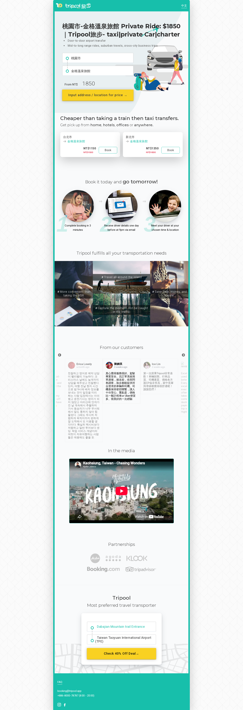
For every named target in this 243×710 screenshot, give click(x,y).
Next (183, 355)
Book (108, 150)
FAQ (59, 682)
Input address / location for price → (97, 95)
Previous (59, 355)
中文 (184, 5)
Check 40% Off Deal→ (121, 653)
